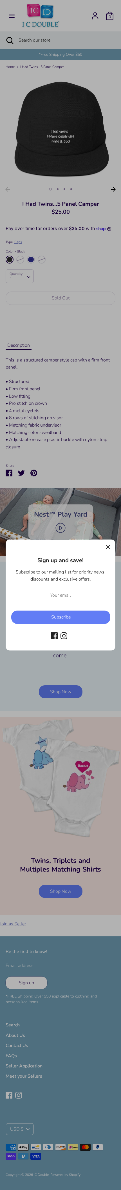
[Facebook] (54, 635)
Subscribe (61, 617)
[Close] (108, 547)
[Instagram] (63, 635)
